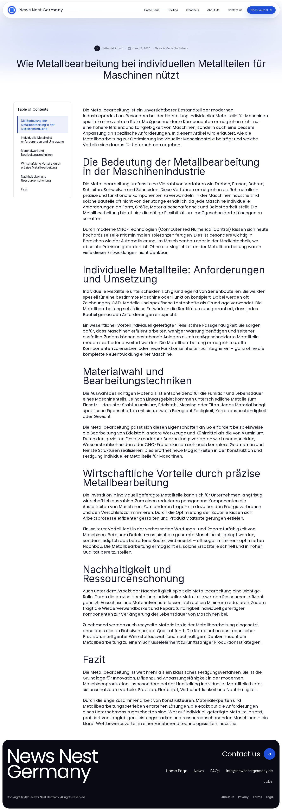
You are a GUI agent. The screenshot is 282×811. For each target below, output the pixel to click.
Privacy (243, 797)
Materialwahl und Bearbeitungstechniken (37, 152)
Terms (257, 797)
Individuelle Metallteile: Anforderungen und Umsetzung (42, 139)
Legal (270, 797)
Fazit (24, 189)
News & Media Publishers (171, 48)
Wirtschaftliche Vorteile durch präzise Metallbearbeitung (41, 165)
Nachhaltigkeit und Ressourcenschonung (36, 178)
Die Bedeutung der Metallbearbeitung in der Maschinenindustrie (38, 124)
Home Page (176, 770)
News (199, 770)
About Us (227, 797)
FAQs (215, 770)
